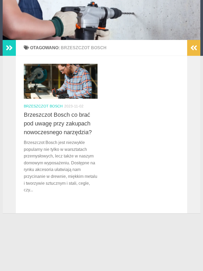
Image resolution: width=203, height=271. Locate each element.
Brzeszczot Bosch (43, 106)
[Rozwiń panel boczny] (9, 48)
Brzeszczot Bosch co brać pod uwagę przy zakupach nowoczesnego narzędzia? (58, 123)
